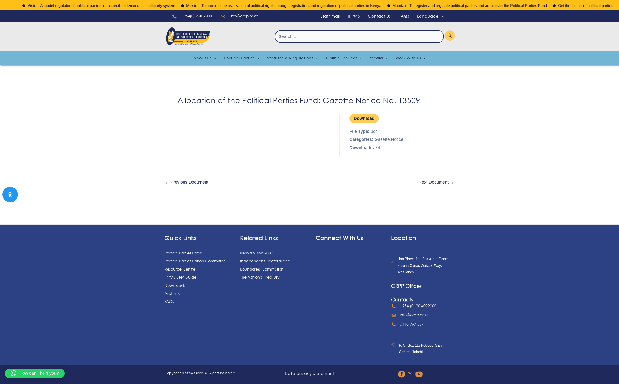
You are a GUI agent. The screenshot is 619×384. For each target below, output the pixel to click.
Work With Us (408, 58)
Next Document (436, 182)
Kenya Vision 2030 (256, 253)
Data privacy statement (309, 373)
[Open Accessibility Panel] (10, 194)
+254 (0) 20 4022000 (418, 306)
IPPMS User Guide (180, 277)
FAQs (404, 16)
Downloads (174, 285)
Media (376, 58)
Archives (172, 293)
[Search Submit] (450, 35)
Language (428, 16)
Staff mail (330, 16)
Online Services (341, 58)
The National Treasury (260, 277)
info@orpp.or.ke (244, 16)
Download (364, 118)
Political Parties (239, 58)
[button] (35, 373)
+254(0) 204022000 (197, 16)
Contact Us (379, 16)
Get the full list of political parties (577, 6)
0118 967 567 (412, 324)
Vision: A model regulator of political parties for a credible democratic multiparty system (93, 6)
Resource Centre (179, 269)
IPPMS (354, 16)
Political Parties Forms (183, 253)
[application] (441, 16)
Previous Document (186, 182)
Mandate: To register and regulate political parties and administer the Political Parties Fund (461, 6)
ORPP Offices (406, 286)
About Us (202, 58)
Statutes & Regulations (290, 58)
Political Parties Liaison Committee (195, 261)
